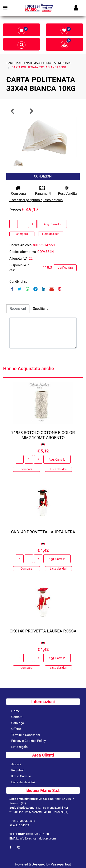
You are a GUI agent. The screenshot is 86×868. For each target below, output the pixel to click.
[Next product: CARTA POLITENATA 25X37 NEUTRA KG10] (31, 111)
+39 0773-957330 (37, 834)
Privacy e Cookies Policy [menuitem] (28, 741)
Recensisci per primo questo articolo (36, 200)
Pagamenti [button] (43, 194)
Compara (22, 234)
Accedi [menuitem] (16, 764)
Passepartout (61, 864)
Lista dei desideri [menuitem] (23, 782)
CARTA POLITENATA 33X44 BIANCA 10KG (39, 67)
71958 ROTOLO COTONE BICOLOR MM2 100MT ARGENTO (43, 435)
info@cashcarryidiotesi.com (37, 838)
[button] (43, 137)
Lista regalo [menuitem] (19, 747)
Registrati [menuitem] (18, 770)
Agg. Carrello (52, 224)
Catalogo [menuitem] (17, 723)
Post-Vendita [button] (67, 194)
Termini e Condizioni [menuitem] (25, 735)
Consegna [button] (18, 194)
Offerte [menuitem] (16, 729)
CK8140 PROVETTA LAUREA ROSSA (43, 631)
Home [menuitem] (15, 711)
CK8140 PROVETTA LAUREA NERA (43, 531)
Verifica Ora (65, 267)
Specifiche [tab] (40, 309)
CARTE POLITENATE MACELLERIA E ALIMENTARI (38, 63)
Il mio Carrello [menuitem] (21, 776)
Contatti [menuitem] (17, 717)
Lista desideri (50, 234)
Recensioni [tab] (18, 309)
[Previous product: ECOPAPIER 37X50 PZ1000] (12, 111)
